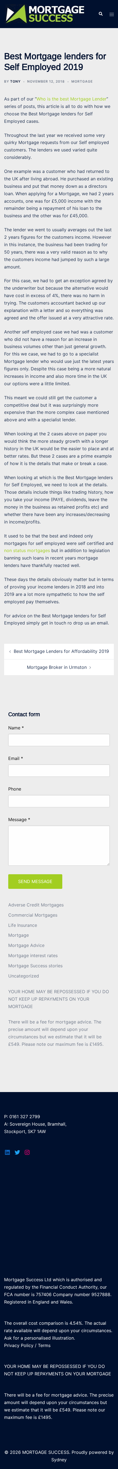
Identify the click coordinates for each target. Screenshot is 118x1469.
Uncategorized (23, 976)
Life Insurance (22, 925)
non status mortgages (27, 550)
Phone (14, 789)
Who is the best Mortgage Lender (71, 99)
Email (15, 758)
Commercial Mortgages (32, 915)
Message (19, 819)
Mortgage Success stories (35, 965)
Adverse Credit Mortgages (36, 905)
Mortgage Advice (26, 945)
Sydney (59, 1459)
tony (15, 81)
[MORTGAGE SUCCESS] (47, 13)
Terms (44, 1345)
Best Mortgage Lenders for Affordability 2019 (61, 651)
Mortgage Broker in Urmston (57, 667)
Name (16, 728)
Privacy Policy (18, 1345)
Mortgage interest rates (33, 955)
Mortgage (82, 81)
